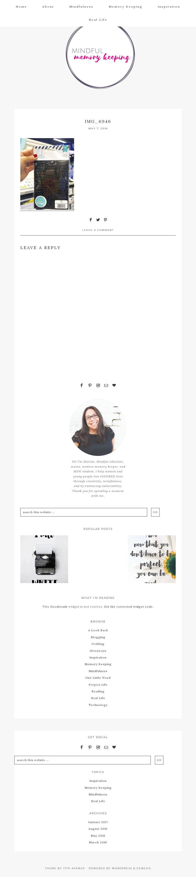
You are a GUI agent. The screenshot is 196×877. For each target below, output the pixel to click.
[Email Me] (106, 385)
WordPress (122, 868)
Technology (98, 705)
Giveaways (98, 651)
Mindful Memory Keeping (98, 51)
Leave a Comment (98, 230)
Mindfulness (98, 671)
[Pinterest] (89, 385)
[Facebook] (81, 385)
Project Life (98, 684)
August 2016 (98, 828)
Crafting (98, 644)
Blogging (98, 637)
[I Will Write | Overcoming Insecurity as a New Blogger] (44, 560)
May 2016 (98, 835)
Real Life (98, 698)
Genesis (144, 868)
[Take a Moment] (152, 560)
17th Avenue (74, 868)
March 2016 (98, 842)
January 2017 (98, 822)
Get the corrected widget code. (129, 606)
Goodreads (59, 606)
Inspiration (98, 657)
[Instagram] (98, 385)
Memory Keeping (98, 664)
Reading (98, 691)
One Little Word (98, 677)
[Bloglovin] (114, 385)
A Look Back (98, 630)
